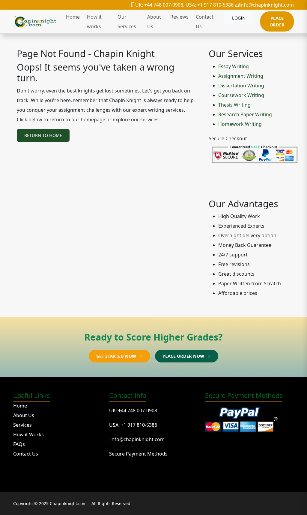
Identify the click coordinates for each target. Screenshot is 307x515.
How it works (94, 22)
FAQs (19, 444)
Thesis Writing (234, 104)
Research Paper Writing (245, 114)
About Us (154, 22)
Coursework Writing (241, 95)
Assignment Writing (240, 76)
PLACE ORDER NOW (183, 356)
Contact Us (204, 22)
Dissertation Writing (241, 85)
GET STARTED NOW (116, 356)
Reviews (179, 17)
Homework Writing (240, 124)
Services (22, 425)
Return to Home (43, 135)
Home (73, 17)
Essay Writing (233, 66)
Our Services (127, 22)
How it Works (28, 434)
